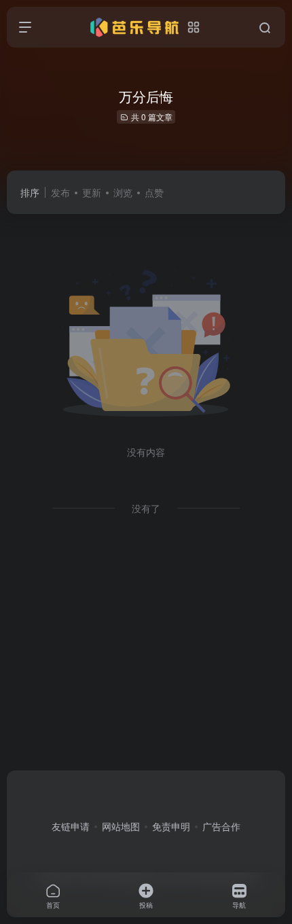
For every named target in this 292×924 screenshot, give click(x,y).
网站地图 (121, 826)
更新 (91, 192)
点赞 (154, 192)
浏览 (122, 192)
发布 (60, 192)
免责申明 (171, 826)
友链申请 (71, 826)
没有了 (146, 508)
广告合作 (221, 826)
